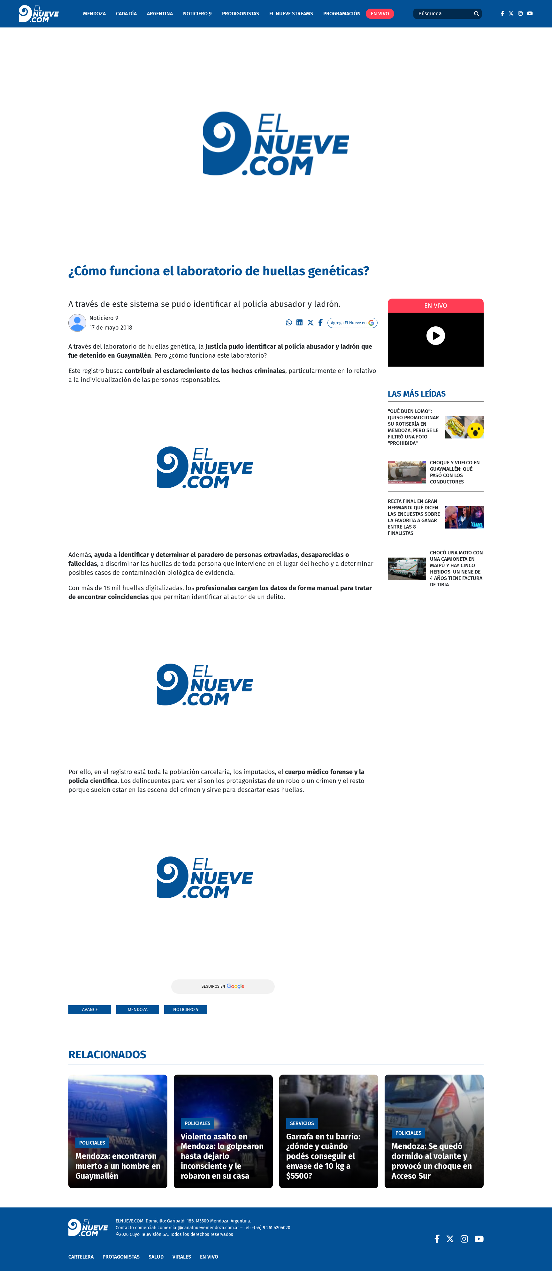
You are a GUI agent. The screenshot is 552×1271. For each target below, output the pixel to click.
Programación (342, 14)
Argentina (160, 14)
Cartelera (81, 1257)
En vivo (380, 14)
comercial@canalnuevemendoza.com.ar (198, 1227)
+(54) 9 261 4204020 (271, 1227)
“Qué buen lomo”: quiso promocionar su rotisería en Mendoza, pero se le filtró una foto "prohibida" (413, 427)
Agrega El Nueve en (349, 322)
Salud (156, 1257)
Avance (90, 1009)
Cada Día (126, 14)
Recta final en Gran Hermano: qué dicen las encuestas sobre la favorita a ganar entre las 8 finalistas (414, 517)
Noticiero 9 (197, 14)
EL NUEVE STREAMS (291, 14)
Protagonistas (240, 14)
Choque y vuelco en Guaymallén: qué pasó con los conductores (455, 472)
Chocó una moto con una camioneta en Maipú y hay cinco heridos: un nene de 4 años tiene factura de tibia (456, 569)
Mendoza (94, 14)
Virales (181, 1257)
